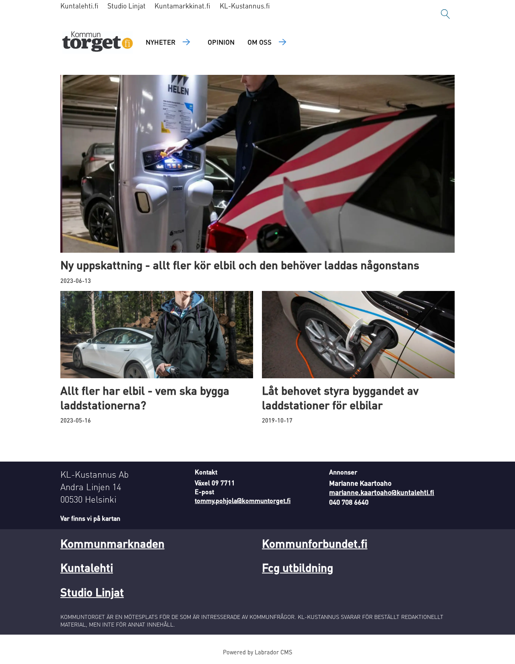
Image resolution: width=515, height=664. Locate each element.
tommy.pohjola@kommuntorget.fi (242, 500)
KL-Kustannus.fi (245, 5)
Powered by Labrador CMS (257, 652)
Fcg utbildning (297, 567)
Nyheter (160, 41)
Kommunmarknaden (112, 543)
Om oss (259, 41)
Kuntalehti (86, 567)
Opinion (221, 41)
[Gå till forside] (97, 42)
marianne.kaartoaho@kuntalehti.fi (381, 492)
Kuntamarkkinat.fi (182, 5)
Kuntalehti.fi (79, 5)
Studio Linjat (126, 5)
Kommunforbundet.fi (314, 543)
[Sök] (445, 14)
